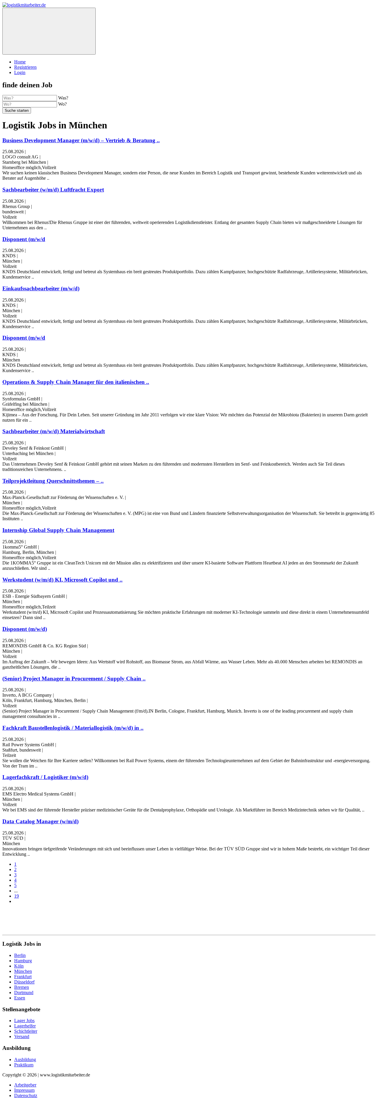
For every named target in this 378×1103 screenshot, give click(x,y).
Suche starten (17, 110)
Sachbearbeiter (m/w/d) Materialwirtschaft (53, 431)
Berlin (20, 955)
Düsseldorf (24, 981)
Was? (63, 97)
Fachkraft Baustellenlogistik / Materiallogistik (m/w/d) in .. (73, 728)
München (23, 971)
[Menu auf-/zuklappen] (49, 31)
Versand (21, 1036)
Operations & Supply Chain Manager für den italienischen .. (75, 382)
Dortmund (23, 992)
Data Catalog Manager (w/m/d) (40, 821)
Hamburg (23, 960)
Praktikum (23, 1064)
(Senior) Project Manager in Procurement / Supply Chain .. (74, 678)
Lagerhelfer (25, 1025)
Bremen (21, 987)
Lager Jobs (24, 1020)
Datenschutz (25, 1095)
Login (19, 72)
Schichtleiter (25, 1031)
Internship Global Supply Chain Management (58, 530)
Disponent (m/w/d (23, 239)
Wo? (62, 104)
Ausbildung (25, 1059)
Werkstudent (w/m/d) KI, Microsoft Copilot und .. (62, 580)
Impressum (24, 1090)
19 (16, 896)
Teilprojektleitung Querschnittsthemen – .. (53, 481)
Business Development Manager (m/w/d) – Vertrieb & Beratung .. (81, 140)
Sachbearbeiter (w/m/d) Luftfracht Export (53, 189)
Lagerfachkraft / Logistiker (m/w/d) (45, 777)
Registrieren (25, 67)
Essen (19, 997)
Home (20, 61)
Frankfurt (23, 976)
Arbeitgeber (25, 1084)
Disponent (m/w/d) (24, 629)
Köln (19, 965)
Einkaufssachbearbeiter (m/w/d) (40, 288)
